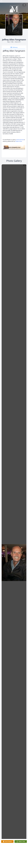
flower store (19, 141)
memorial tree (20, 139)
